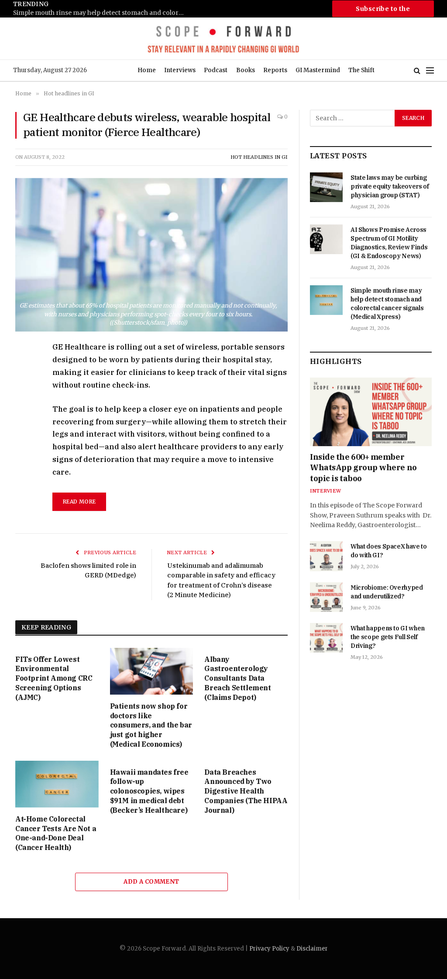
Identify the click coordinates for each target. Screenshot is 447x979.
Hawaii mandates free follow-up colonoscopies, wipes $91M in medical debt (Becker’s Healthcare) (149, 791)
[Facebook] (23, 368)
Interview (325, 491)
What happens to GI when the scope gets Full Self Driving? (388, 637)
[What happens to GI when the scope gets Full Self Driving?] (326, 638)
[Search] (417, 70)
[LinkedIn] (23, 409)
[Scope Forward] (223, 38)
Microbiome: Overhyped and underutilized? (387, 592)
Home (147, 70)
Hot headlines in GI (259, 157)
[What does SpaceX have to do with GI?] (326, 556)
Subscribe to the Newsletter (383, 11)
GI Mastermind (318, 70)
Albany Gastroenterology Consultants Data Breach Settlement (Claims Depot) (237, 678)
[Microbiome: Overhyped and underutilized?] (326, 597)
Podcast (215, 70)
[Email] (23, 449)
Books (245, 70)
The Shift (361, 70)
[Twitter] (23, 389)
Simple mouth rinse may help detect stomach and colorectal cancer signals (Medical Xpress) (100, 13)
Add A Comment (151, 881)
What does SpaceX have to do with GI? (389, 550)
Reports (275, 70)
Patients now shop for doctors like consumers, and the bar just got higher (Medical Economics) (151, 725)
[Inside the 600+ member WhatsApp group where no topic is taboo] (371, 412)
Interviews (180, 70)
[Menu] (430, 70)
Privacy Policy (269, 948)
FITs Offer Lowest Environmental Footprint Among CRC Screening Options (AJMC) (53, 678)
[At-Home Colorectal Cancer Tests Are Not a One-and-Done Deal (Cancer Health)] (57, 784)
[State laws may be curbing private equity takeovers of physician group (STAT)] (326, 187)
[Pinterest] (23, 429)
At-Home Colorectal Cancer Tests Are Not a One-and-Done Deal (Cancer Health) (55, 833)
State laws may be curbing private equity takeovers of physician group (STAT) (390, 186)
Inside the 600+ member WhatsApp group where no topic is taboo (363, 467)
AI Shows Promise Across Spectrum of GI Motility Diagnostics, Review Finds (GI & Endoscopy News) (389, 243)
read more (79, 501)
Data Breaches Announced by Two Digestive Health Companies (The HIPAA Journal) (245, 791)
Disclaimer (312, 948)
